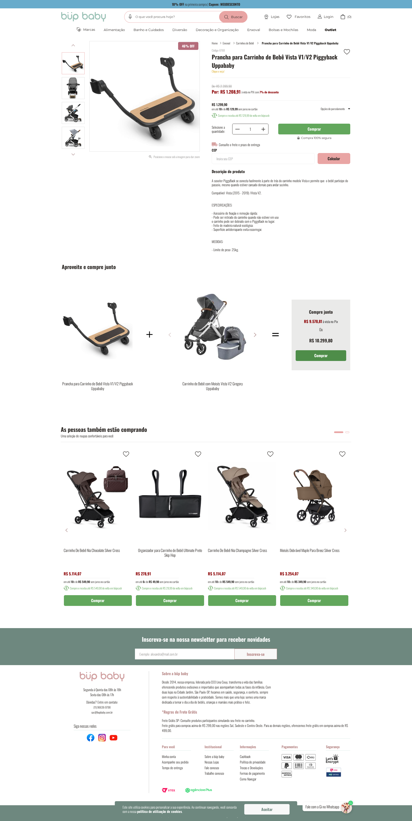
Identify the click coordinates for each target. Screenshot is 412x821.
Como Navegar (248, 778)
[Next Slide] (345, 530)
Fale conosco (212, 767)
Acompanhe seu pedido (175, 761)
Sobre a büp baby (214, 756)
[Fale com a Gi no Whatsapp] (347, 807)
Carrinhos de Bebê (245, 43)
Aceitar (267, 809)
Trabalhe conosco (214, 773)
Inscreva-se (256, 654)
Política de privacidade (253, 761)
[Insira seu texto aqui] (338, 772)
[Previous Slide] (66, 530)
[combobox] (185, 17)
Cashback (245, 756)
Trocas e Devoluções (251, 767)
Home (215, 43)
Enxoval (226, 43)
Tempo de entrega (172, 767)
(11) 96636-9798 (102, 707)
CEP (214, 150)
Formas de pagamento (252, 773)
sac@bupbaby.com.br (102, 712)
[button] (130, 16)
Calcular (334, 158)
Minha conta (169, 756)
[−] (237, 129)
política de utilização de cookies (159, 811)
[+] (263, 129)
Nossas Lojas (212, 761)
